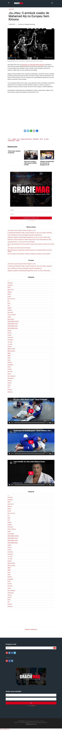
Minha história (11, 348)
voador (18, 140)
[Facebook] (12, 653)
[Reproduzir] (9, 422)
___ (9, 280)
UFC (9, 387)
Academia (10, 285)
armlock (14, 139)
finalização (36, 139)
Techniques (11, 378)
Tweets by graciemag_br (31, 629)
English (9, 308)
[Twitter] (15, 653)
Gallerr (9, 317)
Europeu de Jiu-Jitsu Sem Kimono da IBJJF (33, 64)
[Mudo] (50, 422)
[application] (31, 411)
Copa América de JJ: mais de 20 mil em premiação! (21, 242)
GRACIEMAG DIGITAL (13, 321)
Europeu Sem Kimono (26, 139)
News (9, 358)
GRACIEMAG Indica (13, 323)
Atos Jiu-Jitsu (11, 298)
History (9, 333)
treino (9, 385)
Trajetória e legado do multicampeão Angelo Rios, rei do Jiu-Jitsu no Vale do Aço (29, 237)
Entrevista (10, 312)
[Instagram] (9, 653)
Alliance (10, 292)
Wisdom (10, 389)
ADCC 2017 (11, 289)
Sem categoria (11, 376)
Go (54, 647)
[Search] (52, 3)
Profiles (10, 369)
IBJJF (41, 139)
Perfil (9, 367)
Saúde (9, 373)
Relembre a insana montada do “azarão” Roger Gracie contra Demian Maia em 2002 (29, 239)
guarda (9, 330)
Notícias (11, 9)
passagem (10, 364)
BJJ (18, 139)
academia (10, 283)
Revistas (10, 371)
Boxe (9, 303)
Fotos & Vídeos (12, 314)
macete (9, 346)
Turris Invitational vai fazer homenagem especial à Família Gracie (25, 235)
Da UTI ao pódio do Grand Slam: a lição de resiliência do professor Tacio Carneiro (29, 253)
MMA (9, 353)
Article (9, 294)
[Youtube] (7, 653)
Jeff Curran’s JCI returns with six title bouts (19, 248)
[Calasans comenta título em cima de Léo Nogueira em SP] (47, 155)
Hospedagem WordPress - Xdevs (31, 724)
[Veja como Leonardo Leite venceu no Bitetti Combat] (31, 155)
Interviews (10, 337)
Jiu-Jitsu (46, 139)
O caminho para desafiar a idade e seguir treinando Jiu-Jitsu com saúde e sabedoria (30, 232)
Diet (9, 305)
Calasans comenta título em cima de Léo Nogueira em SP (47, 163)
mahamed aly (11, 140)
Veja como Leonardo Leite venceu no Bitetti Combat (30, 163)
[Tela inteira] (52, 422)
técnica (9, 383)
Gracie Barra (11, 319)
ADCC (9, 287)
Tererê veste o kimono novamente (14, 151)
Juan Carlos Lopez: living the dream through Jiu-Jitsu (22, 230)
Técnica (10, 380)
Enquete (10, 310)
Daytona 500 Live (4, 729)
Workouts (10, 392)
